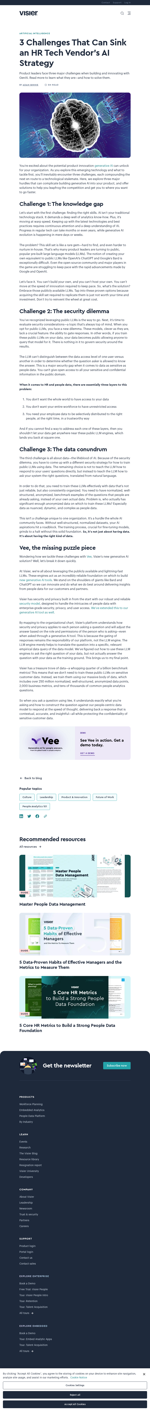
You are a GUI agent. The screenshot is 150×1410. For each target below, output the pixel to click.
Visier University (29, 1171)
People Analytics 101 (34, 806)
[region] (75, 1389)
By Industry (26, 1122)
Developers (26, 1177)
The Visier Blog (28, 1153)
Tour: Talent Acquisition (33, 1307)
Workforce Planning (31, 1104)
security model (29, 603)
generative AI (104, 165)
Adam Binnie (30, 85)
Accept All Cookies (74, 1404)
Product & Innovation (74, 797)
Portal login (26, 1252)
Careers (24, 1226)
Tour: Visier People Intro (33, 1295)
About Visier (26, 1197)
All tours (24, 1313)
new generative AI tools (35, 580)
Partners (24, 1220)
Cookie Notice (78, 1377)
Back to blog (33, 778)
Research (25, 1147)
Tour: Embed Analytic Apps (35, 1339)
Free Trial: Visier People (33, 1289)
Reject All (75, 1395)
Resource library (29, 1159)
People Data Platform (32, 1116)
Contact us (25, 1258)
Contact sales (27, 1264)
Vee (89, 556)
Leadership (46, 797)
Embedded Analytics (31, 1110)
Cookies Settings (75, 1385)
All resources (28, 846)
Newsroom (25, 1208)
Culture (26, 797)
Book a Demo (27, 1283)
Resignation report (30, 1165)
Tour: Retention (28, 1301)
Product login (27, 1246)
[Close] (144, 1374)
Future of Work (105, 797)
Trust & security (28, 1214)
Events (23, 1142)
